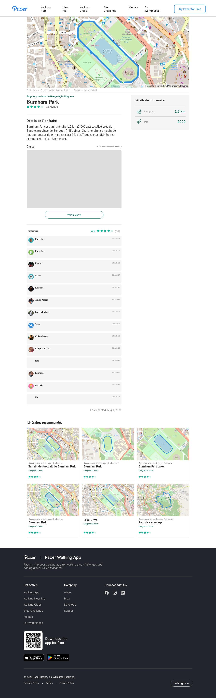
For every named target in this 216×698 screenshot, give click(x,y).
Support (69, 610)
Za (36, 397)
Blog (67, 598)
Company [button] (70, 585)
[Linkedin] (123, 593)
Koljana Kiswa (42, 348)
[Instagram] (115, 593)
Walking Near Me (34, 598)
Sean (37, 324)
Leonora (39, 373)
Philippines (32, 90)
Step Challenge (110, 9)
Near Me (66, 9)
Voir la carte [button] (74, 214)
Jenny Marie (41, 300)
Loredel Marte (42, 312)
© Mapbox (150, 85)
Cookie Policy (66, 683)
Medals (133, 7)
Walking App (46, 9)
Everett (39, 263)
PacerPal (39, 239)
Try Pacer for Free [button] (190, 9)
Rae (37, 360)
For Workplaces (152, 9)
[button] (59, 673)
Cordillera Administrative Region (55, 90)
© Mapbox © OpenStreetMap (109, 146)
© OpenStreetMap (163, 85)
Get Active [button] (30, 585)
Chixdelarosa (41, 336)
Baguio (77, 90)
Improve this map (180, 85)
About (68, 592)
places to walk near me (48, 568)
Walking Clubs (85, 9)
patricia (39, 385)
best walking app (50, 564)
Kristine (39, 287)
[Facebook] (107, 593)
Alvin (38, 275)
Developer (70, 604)
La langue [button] (180, 683)
